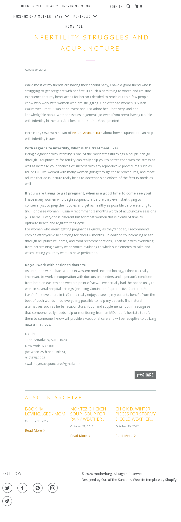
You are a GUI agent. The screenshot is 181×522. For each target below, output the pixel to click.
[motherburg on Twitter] (8, 488)
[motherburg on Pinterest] (39, 488)
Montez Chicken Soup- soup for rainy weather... (88, 414)
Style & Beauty (45, 6)
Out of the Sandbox (116, 479)
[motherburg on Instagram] (54, 488)
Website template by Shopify (155, 479)
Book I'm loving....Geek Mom (45, 411)
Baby (59, 16)
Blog (25, 6)
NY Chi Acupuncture (87, 132)
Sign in (116, 6)
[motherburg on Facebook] (23, 488)
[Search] (129, 6)
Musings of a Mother (32, 16)
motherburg (103, 473)
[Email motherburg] (8, 501)
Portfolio (83, 16)
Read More (34, 430)
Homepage (74, 26)
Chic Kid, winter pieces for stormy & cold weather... (135, 414)
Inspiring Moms (76, 6)
